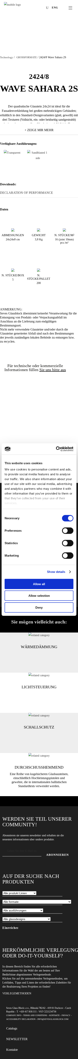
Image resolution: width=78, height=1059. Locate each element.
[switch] (67, 530)
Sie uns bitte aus (52, 369)
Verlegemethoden (16, 993)
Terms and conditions (35, 1015)
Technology (6, 57)
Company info (13, 1015)
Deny (39, 607)
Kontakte (54, 1015)
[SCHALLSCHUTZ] (39, 715)
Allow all (39, 584)
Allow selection (39, 595)
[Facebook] (23, 8)
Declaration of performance (26, 192)
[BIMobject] (41, 8)
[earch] (48, 7)
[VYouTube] (35, 8)
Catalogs (11, 1028)
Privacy (66, 1015)
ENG (55, 7)
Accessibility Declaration (20, 1019)
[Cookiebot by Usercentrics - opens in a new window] (56, 449)
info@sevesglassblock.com (52, 1019)
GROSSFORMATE (26, 57)
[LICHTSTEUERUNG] (39, 675)
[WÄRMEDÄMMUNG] (39, 635)
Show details (56, 571)
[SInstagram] (29, 8)
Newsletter (17, 1039)
